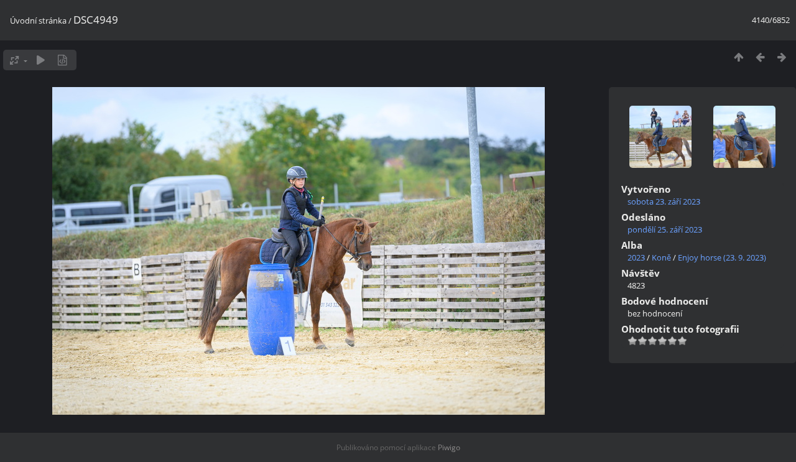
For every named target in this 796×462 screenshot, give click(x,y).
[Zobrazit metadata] (62, 60)
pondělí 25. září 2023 (664, 229)
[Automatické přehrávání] (41, 60)
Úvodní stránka (38, 20)
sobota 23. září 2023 (663, 201)
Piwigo (449, 447)
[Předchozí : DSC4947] (760, 57)
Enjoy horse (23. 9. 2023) (722, 257)
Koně (661, 257)
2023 (636, 257)
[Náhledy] (738, 57)
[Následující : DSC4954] (782, 57)
